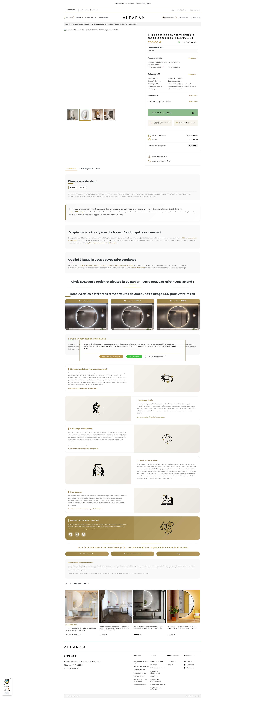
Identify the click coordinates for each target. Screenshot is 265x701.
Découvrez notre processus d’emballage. (82, 388)
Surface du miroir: (155, 67)
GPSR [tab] (98, 169)
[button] (183, 17)
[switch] (7, 693)
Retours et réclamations (132, 554)
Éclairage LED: (153, 84)
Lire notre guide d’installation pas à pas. (151, 417)
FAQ (178, 554)
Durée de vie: (153, 78)
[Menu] (10, 679)
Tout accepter (134, 357)
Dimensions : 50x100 (156, 47)
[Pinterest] (83, 534)
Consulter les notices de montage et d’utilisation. (85, 509)
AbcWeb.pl (196, 696)
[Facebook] (70, 534)
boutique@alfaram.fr (71, 668)
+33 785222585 (77, 665)
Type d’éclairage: (154, 81)
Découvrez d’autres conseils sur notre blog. (83, 448)
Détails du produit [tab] (86, 169)
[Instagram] (77, 534)
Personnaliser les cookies (111, 357)
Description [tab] (71, 169)
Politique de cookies (155, 357)
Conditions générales (87, 554)
